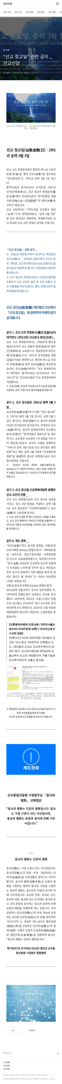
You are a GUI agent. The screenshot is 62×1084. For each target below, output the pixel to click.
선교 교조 (18, 12)
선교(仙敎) (7, 1059)
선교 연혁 (29, 12)
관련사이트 (7, 1053)
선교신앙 (7, 3)
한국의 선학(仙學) (10, 1074)
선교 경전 (52, 12)
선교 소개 (7, 12)
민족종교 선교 (8, 1079)
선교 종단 (41, 12)
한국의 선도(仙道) (10, 1069)
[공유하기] (17, 1030)
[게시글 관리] (21, 1030)
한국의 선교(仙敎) (10, 1064)
